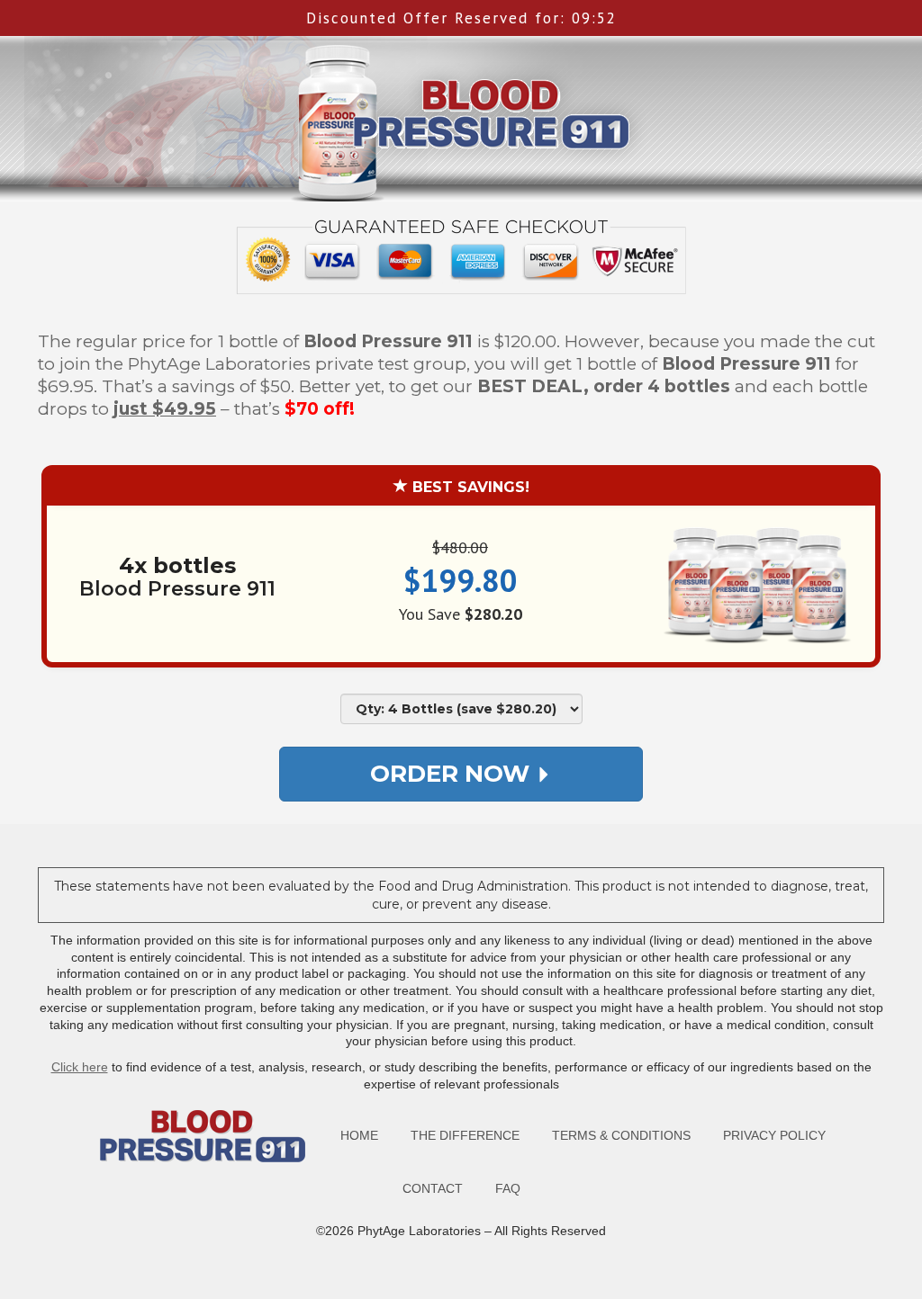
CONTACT (432, 1188)
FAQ (507, 1188)
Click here (79, 1067)
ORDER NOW (453, 773)
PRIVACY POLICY (774, 1135)
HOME (359, 1135)
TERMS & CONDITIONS (621, 1135)
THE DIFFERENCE (465, 1135)
